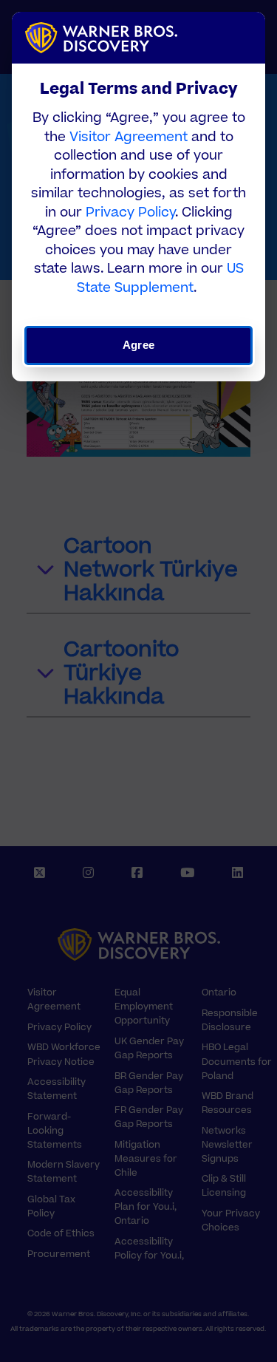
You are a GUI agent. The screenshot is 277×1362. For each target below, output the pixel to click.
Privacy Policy (130, 212)
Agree (138, 344)
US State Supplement (160, 278)
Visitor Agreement (128, 137)
